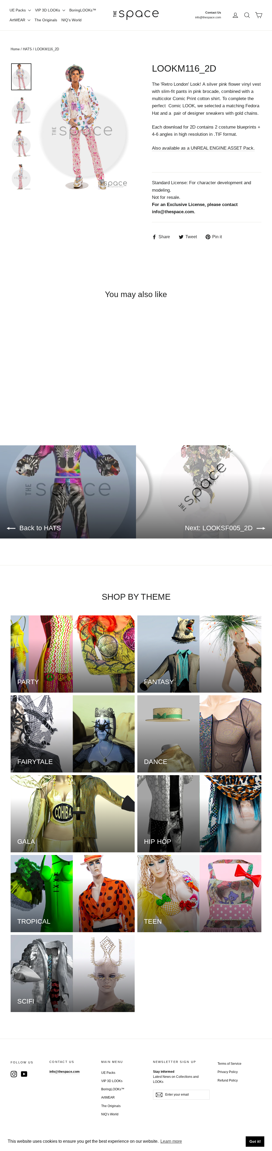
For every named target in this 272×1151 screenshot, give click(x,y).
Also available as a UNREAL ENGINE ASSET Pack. (203, 148)
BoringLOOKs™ (82, 10)
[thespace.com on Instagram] (14, 1073)
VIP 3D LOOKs (48, 10)
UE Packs (18, 10)
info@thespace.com (208, 17)
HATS (27, 49)
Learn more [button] (171, 1141)
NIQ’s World (71, 20)
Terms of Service (229, 1064)
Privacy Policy (228, 1072)
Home (15, 49)
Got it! (255, 1141)
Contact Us (213, 12)
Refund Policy (228, 1080)
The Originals (46, 20)
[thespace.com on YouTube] (24, 1073)
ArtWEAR (18, 20)
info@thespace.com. (173, 211)
